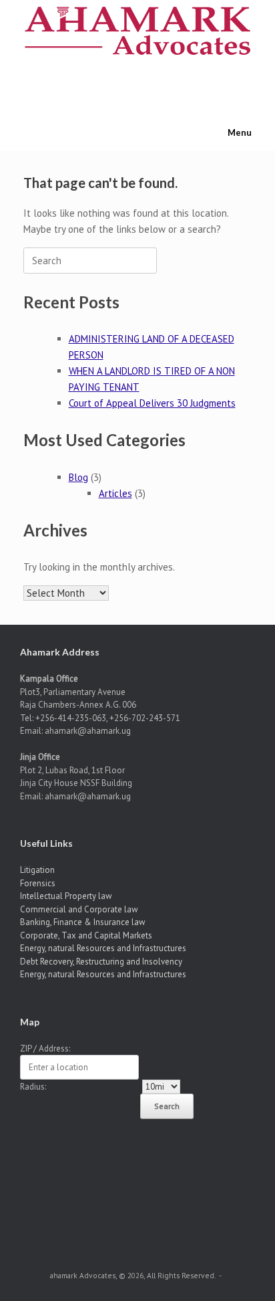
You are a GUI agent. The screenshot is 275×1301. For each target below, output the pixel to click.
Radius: (33, 1086)
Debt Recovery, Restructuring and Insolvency (101, 961)
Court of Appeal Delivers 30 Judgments (152, 403)
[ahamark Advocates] (137, 31)
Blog (78, 477)
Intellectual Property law (66, 896)
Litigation (37, 870)
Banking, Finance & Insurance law (83, 922)
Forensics (37, 883)
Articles (115, 493)
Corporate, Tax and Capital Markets (86, 935)
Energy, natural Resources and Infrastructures (103, 948)
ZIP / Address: (45, 1048)
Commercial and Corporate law (79, 909)
